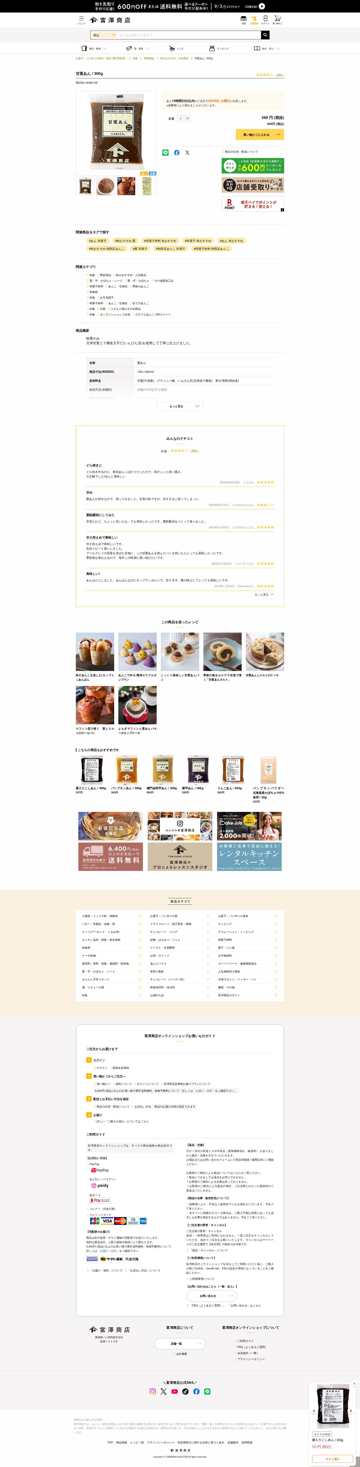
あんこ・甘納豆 (118, 286)
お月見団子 (107, 297)
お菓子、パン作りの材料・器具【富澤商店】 (101, 58)
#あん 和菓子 (97, 241)
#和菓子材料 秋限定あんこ (211, 248)
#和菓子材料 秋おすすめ (160, 241)
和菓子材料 (96, 286)
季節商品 (149, 58)
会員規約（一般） (248, 1353)
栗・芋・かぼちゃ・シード (106, 281)
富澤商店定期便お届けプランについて (187, 1084)
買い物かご (103, 1084)
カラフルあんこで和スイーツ (153, 314)
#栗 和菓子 (140, 248)
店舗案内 (233, 1442)
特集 (135, 58)
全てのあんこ (140, 303)
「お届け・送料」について (106, 1270)
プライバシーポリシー (251, 1359)
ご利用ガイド (246, 1341)
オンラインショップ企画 (115, 314)
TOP (110, 1442)
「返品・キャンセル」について (209, 1250)
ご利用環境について (202, 1279)
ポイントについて (148, 1084)
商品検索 (121, 1442)
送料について (123, 1084)
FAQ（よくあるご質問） (253, 1347)
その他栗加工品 (164, 281)
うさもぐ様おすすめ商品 (126, 309)
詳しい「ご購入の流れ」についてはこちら (123, 1121)
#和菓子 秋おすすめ (198, 241)
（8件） (279, 74)
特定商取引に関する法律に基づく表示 (201, 1442)
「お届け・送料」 (204, 1091)
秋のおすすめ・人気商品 (174, 58)
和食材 (94, 292)
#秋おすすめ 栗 (125, 241)
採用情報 (246, 1442)
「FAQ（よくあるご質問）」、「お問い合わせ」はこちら (225, 1305)
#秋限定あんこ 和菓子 (170, 248)
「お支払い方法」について (144, 1270)
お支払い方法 (143, 1106)
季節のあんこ (140, 286)
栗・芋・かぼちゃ (138, 281)
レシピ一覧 (137, 1442)
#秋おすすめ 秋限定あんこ (106, 248)
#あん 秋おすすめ (231, 241)
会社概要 (181, 1354)
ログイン (102, 1068)
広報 (102, 309)
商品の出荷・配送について (241, 151)
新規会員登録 (121, 1068)
